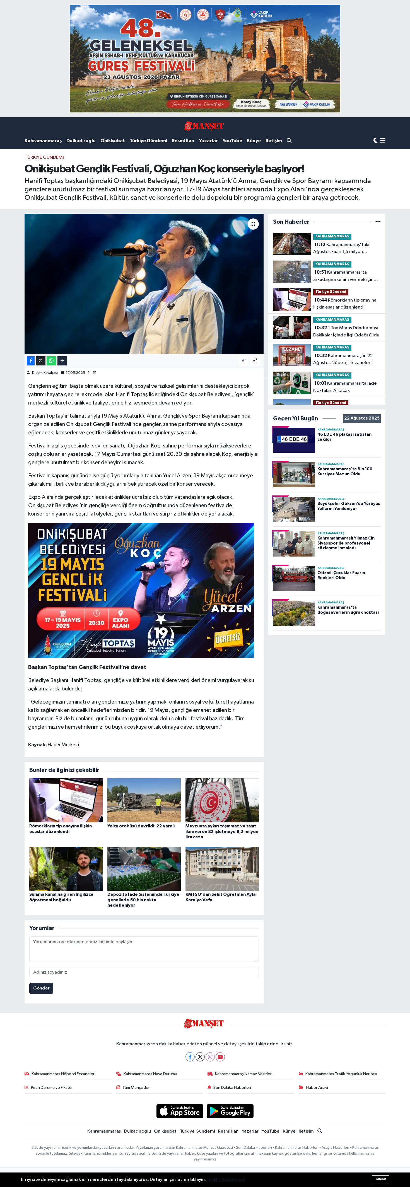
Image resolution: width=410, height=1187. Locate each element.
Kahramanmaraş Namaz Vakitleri (243, 1074)
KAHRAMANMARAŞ (332, 236)
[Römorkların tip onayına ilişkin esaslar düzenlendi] (66, 800)
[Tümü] (378, 222)
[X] (200, 1056)
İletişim (274, 140)
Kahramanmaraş (43, 140)
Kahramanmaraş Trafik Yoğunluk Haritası (341, 1074)
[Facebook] (190, 1056)
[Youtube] (220, 1056)
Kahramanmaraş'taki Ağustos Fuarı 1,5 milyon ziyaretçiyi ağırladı (341, 249)
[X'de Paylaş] (40, 360)
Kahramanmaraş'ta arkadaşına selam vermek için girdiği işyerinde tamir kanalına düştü (345, 276)
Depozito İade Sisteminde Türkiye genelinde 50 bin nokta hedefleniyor (143, 899)
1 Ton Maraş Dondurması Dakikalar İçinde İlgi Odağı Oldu (346, 331)
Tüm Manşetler (136, 1087)
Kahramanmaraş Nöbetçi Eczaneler (63, 1074)
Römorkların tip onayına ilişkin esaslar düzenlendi (345, 304)
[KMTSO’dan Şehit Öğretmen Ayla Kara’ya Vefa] (222, 868)
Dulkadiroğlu (81, 140)
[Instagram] (210, 1056)
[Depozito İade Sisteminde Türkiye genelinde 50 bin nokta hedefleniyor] (144, 868)
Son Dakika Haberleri (232, 1087)
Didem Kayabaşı (45, 373)
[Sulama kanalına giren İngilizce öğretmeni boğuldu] (66, 868)
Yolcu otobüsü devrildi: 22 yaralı (141, 826)
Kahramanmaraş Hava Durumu (150, 1074)
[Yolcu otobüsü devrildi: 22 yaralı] (144, 800)
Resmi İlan (183, 140)
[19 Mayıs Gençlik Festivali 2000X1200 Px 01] (141, 590)
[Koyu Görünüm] (375, 140)
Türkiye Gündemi (148, 140)
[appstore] (179, 1111)
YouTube (232, 140)
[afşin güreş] (205, 58)
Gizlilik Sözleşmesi (226, 1179)
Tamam (380, 1179)
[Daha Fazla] (62, 360)
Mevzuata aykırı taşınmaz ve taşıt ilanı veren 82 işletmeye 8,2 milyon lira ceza (221, 831)
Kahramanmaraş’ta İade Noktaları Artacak (345, 387)
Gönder (41, 988)
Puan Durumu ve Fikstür (52, 1087)
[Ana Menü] (382, 141)
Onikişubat (112, 140)
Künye (254, 140)
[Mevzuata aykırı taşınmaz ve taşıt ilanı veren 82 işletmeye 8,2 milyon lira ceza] (222, 800)
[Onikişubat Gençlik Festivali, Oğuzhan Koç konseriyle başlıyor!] (144, 284)
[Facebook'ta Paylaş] (31, 360)
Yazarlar (208, 140)
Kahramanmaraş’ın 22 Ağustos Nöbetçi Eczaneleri (343, 359)
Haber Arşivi (317, 1087)
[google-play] (230, 1111)
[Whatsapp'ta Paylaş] (51, 360)
